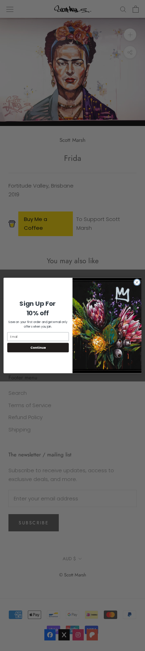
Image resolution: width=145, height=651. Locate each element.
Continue (38, 347)
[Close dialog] (137, 282)
